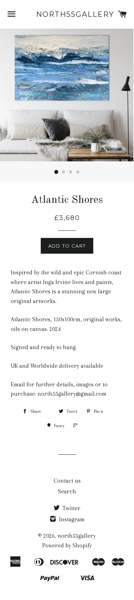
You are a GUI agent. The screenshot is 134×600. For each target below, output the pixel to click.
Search (67, 491)
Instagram (71, 519)
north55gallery (67, 14)
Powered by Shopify (67, 545)
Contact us (67, 480)
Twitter (70, 508)
